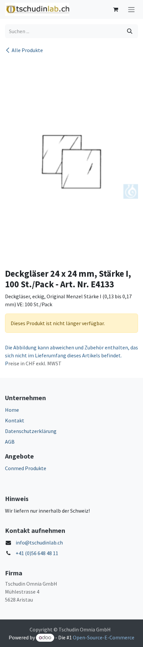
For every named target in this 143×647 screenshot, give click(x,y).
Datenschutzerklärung (31, 431)
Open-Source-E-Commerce (103, 637)
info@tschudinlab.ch (39, 542)
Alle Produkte (27, 50)
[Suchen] (129, 31)
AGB (10, 441)
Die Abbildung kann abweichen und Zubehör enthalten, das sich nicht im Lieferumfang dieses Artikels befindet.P (71, 355)
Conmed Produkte (25, 468)
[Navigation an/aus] (131, 9)
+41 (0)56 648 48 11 (37, 553)
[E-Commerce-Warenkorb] (115, 9)
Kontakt (14, 420)
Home (12, 409)
